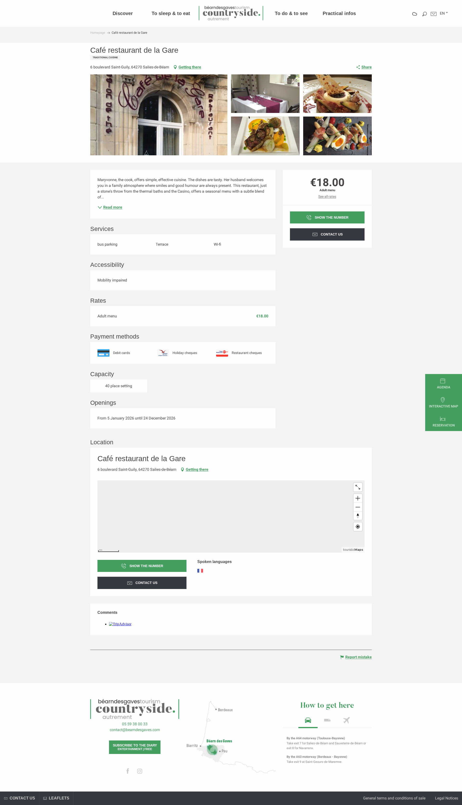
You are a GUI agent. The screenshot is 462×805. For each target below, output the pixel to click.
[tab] (308, 721)
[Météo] (414, 17)
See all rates (327, 196)
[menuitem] (123, 13)
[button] (442, 13)
